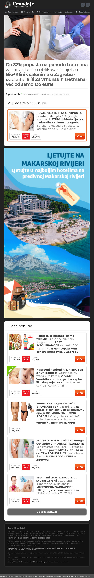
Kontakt (34, 549)
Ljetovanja (69, 12)
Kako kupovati (12, 548)
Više (80, 136)
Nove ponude (44, 12)
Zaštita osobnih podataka (55, 548)
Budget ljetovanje (83, 12)
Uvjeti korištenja (24, 548)
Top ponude (11, 12)
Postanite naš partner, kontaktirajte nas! (29, 538)
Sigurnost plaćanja (38, 548)
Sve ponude (27, 12)
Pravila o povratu (13, 549)
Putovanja (57, 12)
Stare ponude (25, 549)
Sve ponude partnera (59, 94)
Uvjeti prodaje (70, 548)
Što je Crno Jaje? (16, 528)
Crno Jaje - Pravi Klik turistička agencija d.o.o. (37, 562)
